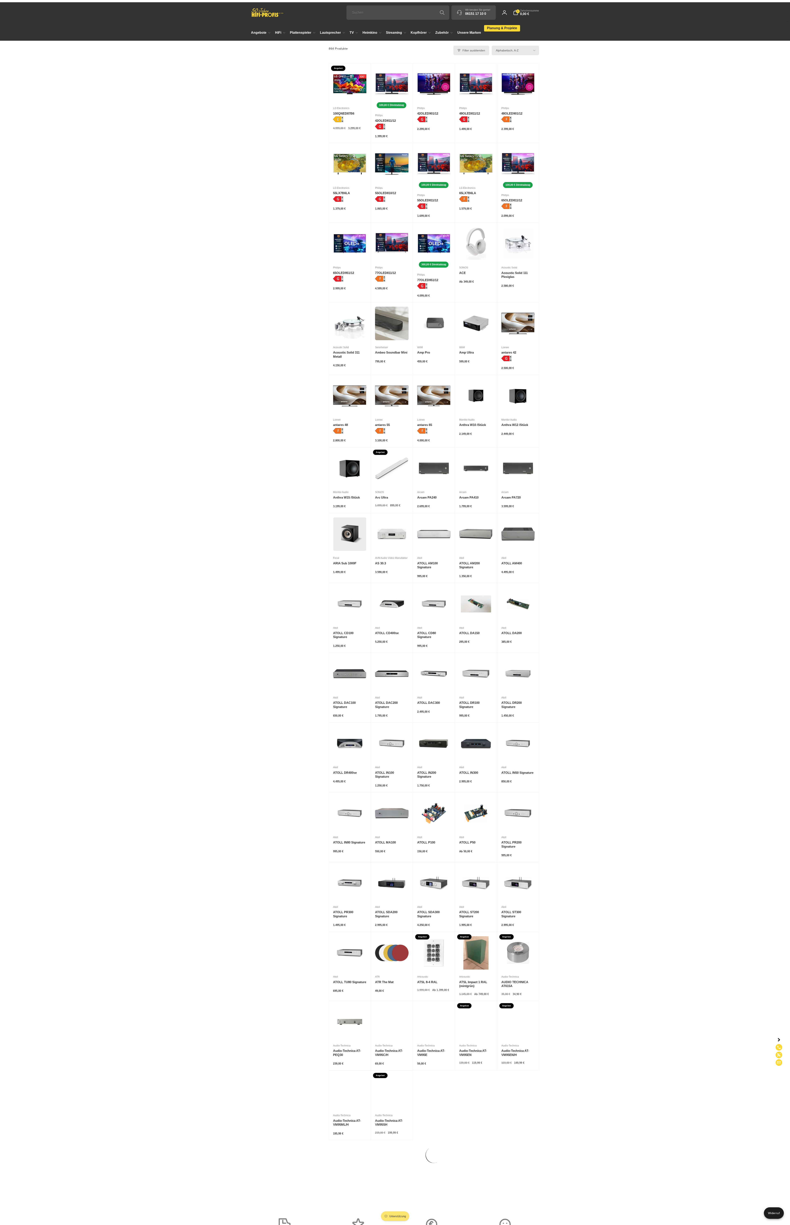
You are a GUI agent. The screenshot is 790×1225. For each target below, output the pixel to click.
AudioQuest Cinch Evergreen (430, 1192)
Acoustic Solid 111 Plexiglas (514, 275)
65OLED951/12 (343, 273)
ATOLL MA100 (385, 842)
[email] (779, 1062)
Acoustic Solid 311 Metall (346, 354)
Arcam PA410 (469, 497)
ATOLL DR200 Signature (511, 705)
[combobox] (397, 12)
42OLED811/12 (385, 120)
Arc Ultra (381, 497)
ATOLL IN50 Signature (517, 772)
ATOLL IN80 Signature (349, 842)
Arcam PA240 (427, 497)
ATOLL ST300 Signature (511, 914)
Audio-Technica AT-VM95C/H (389, 1053)
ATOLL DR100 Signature (469, 705)
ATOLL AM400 (511, 563)
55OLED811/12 (427, 200)
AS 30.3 (380, 563)
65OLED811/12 (511, 200)
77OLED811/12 (385, 273)
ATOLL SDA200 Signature (386, 914)
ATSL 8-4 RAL (427, 982)
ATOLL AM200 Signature (469, 565)
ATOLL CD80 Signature (426, 635)
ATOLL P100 (426, 842)
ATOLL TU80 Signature (349, 982)
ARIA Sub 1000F (344, 563)
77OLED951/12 (427, 280)
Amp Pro (423, 352)
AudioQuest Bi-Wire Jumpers (515, 1122)
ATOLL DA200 (511, 633)
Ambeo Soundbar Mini (391, 352)
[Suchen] (442, 12)
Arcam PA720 (511, 497)
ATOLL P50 (467, 842)
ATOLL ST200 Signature (469, 914)
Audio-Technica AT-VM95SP (473, 1122)
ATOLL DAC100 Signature (344, 705)
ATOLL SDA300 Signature (428, 914)
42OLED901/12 (427, 113)
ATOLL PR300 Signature (343, 914)
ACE (462, 273)
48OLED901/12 (511, 113)
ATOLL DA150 (469, 633)
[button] (526, 12)
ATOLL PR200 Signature (511, 844)
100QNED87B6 (343, 113)
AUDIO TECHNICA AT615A (514, 984)
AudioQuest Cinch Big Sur (349, 1192)
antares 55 (382, 425)
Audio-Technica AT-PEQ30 (347, 1053)
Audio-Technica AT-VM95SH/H (431, 1122)
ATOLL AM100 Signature (427, 565)
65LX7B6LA (467, 193)
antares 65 (424, 425)
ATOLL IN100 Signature (384, 774)
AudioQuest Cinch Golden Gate (472, 1192)
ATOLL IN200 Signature (426, 774)
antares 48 (340, 425)
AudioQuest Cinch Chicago (388, 1192)
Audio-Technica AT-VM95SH (389, 1122)
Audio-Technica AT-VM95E (431, 1053)
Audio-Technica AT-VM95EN (473, 1053)
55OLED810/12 (385, 193)
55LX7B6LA (341, 193)
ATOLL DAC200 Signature (386, 705)
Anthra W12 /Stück (514, 425)
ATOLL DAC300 (428, 702)
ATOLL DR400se (345, 772)
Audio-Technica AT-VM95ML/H (347, 1122)
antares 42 (508, 352)
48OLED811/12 (469, 113)
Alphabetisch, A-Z (507, 50)
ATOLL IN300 (468, 772)
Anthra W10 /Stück (472, 425)
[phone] (779, 1047)
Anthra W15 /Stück (346, 497)
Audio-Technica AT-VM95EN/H (515, 1053)
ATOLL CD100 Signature (343, 635)
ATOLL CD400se (387, 633)
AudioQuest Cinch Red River (517, 1192)
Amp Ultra (466, 352)
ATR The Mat (384, 982)
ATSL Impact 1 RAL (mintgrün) (473, 984)
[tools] (779, 1055)
